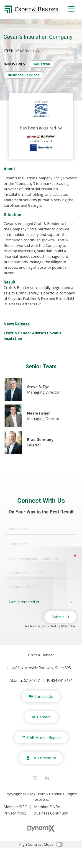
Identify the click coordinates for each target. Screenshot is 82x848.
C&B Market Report (44, 737)
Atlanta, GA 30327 (25, 680)
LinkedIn (46, 778)
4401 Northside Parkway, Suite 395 (41, 667)
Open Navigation (71, 9)
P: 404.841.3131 (60, 680)
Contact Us (43, 696)
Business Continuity (51, 813)
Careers (44, 716)
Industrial (41, 64)
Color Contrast (59, 844)
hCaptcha (68, 626)
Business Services (23, 74)
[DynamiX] (41, 828)
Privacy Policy (15, 813)
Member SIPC (15, 806)
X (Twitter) (35, 778)
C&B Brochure (44, 757)
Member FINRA (47, 806)
